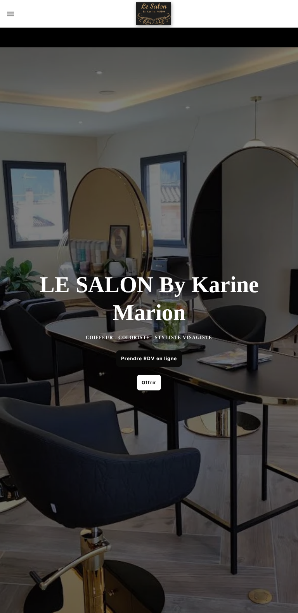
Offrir (149, 382)
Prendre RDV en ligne (149, 358)
